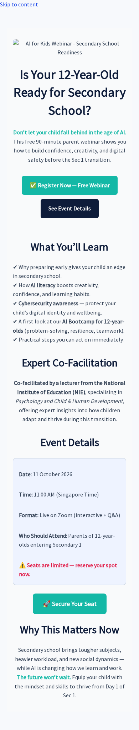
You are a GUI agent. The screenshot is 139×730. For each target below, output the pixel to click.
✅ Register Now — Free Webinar (70, 185)
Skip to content (19, 4)
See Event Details (69, 208)
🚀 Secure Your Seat (70, 604)
